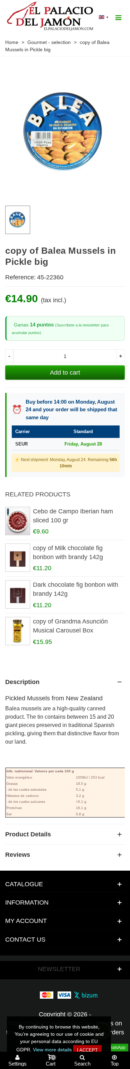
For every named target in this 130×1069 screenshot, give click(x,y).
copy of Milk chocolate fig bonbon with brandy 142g (68, 552)
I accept (87, 1050)
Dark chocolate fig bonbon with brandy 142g (75, 589)
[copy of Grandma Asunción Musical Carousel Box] (17, 631)
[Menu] (118, 17)
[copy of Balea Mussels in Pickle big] (65, 195)
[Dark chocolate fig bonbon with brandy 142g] (17, 594)
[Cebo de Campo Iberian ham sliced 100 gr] (17, 521)
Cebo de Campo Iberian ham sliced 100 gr (73, 516)
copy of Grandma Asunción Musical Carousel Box (70, 626)
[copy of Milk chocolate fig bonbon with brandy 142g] (17, 558)
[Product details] (65, 834)
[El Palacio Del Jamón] (51, 17)
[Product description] (65, 682)
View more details (52, 1049)
